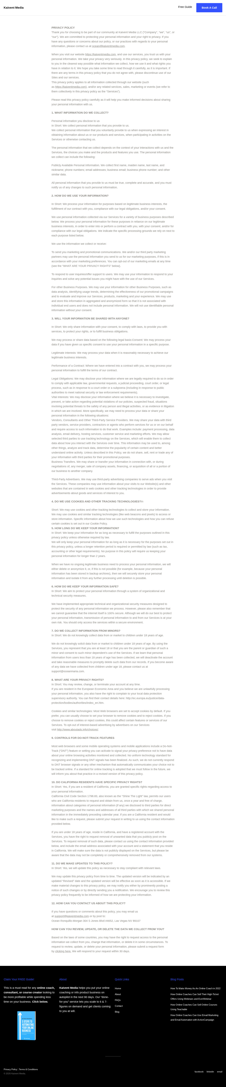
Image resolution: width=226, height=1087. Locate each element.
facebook (199, 1071)
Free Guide (185, 6)
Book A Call (209, 7)
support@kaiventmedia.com (72, 916)
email (219, 1071)
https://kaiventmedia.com (100, 54)
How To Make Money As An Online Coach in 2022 (195, 988)
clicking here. (63, 951)
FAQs (118, 1000)
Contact (119, 1006)
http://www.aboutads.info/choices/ (77, 729)
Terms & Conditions (28, 1069)
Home (118, 988)
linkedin (210, 1071)
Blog (117, 1011)
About (118, 994)
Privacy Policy (10, 1069)
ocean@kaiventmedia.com (108, 46)
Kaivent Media (14, 7)
